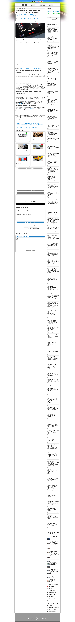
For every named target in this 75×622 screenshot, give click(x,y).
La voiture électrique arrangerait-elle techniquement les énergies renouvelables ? (53, 462)
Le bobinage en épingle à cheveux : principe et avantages (53, 159)
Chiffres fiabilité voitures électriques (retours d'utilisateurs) (53, 362)
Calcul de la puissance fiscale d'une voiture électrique (52, 85)
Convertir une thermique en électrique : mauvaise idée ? (53, 512)
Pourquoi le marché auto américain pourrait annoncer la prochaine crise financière (54, 543)
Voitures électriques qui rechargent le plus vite (52, 467)
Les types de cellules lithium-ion (52, 343)
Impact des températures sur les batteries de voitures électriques (53, 89)
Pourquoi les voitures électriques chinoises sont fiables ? (37, 151)
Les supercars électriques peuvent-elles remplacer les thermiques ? (53, 486)
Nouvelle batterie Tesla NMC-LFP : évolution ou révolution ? (52, 287)
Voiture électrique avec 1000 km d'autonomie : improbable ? (53, 328)
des (30, 203)
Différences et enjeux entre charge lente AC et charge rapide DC (53, 62)
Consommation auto (52, 592)
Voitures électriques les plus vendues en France (53, 533)
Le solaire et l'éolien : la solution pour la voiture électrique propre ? (52, 35)
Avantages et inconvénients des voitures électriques (53, 41)
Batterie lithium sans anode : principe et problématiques (21, 163)
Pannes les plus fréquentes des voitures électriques (53, 359)
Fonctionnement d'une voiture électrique (52, 134)
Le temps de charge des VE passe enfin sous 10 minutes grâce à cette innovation (53, 261)
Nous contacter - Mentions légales (38, 615)
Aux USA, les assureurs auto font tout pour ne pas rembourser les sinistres (54, 548)
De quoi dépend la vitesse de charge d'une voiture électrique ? (53, 448)
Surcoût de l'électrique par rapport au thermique (53, 442)
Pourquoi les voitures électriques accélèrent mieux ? (52, 509)
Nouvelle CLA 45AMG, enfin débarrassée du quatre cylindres (54, 566)
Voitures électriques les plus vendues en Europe (53, 527)
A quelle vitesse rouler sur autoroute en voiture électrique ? (53, 184)
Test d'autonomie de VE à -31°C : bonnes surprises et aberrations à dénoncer (53, 244)
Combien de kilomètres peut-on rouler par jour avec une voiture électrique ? (53, 482)
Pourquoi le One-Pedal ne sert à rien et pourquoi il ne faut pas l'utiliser (53, 219)
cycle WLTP (20, 103)
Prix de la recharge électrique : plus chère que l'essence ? (53, 38)
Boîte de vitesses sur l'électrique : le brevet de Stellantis (53, 303)
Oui (17, 238)
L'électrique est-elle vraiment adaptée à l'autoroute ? (52, 180)
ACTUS (51, 5)
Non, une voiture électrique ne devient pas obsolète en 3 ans (53, 228)
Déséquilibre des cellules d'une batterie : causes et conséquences (53, 254)
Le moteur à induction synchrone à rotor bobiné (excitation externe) (53, 117)
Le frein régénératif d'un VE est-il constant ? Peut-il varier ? (53, 215)
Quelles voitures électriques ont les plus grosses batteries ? (22, 139)
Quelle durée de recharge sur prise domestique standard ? (53, 479)
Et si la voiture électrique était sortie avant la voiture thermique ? (38, 163)
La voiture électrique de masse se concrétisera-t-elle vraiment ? (53, 422)
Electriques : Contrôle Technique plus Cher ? (52, 321)
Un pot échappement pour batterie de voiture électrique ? (53, 306)
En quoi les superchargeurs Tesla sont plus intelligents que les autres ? (53, 382)
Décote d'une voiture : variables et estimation (25, 128)
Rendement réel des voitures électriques (52, 79)
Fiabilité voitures (52, 594)
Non (17, 239)
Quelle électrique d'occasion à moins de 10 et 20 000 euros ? (53, 139)
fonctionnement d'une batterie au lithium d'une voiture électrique (30, 68)
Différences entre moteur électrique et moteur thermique (53, 177)
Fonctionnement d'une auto (54, 607)
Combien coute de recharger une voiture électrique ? (52, 470)
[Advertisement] (30, 50)
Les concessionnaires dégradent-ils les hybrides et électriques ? (53, 434)
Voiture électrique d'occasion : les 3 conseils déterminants (53, 374)
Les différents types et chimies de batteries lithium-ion (52, 162)
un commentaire (30, 190)
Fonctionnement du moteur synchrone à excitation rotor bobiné (53, 123)
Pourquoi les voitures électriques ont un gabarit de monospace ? (53, 524)
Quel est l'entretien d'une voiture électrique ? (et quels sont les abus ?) (53, 371)
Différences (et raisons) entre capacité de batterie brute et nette (53, 425)
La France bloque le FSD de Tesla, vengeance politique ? (54, 570)
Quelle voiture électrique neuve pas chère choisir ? (53, 136)
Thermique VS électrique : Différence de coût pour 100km (53, 367)
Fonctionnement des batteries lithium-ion (52, 174)
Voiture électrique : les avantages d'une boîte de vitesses (53, 418)
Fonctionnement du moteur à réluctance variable (53, 128)
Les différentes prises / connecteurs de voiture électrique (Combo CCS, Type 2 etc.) (52, 96)
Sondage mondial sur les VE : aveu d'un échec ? (53, 325)
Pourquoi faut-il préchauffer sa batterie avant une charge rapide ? (53, 402)
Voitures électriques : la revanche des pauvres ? (52, 357)
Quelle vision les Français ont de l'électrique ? (53, 465)
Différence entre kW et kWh (53, 83)
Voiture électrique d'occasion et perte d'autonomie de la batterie (29, 126)
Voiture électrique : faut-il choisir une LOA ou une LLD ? (53, 251)
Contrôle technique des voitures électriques (52, 323)
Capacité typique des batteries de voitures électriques (27, 15)
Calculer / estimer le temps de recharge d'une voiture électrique (29, 123)
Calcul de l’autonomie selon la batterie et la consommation (28, 18)
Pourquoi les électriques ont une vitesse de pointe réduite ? (53, 521)
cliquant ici (45, 619)
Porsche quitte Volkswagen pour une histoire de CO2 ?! (54, 539)
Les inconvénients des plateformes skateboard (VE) (53, 235)
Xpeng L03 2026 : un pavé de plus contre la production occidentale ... (54, 578)
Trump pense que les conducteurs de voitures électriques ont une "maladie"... (54, 557)
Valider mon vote (30, 250)
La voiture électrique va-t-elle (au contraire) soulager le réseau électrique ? (53, 331)
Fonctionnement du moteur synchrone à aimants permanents (53, 131)
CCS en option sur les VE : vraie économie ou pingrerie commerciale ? (53, 222)
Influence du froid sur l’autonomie (23, 19)
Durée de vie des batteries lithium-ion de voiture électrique (53, 92)
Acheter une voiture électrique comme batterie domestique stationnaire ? (53, 231)
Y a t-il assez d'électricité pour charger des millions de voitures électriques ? (53, 452)
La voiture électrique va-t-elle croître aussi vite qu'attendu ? (53, 493)
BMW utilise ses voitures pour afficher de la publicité (54, 561)
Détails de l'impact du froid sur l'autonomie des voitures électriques (53, 73)
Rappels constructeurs (53, 600)
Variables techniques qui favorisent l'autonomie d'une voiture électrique (30, 124)
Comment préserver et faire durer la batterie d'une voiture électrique (53, 103)
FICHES (33, 5)
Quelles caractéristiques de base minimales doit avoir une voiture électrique (53, 59)
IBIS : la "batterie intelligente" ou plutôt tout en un (53, 279)
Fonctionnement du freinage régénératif (52, 156)
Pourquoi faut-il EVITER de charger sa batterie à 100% (53, 365)
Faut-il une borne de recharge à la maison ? (52, 77)
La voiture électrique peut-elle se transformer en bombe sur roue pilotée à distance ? (53, 317)
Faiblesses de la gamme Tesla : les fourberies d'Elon (53, 506)
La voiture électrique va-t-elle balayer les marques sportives (53, 293)
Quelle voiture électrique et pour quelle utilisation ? (53, 203)
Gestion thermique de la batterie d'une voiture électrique (52, 345)
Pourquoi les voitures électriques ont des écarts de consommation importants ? (53, 70)
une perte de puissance (32, 108)
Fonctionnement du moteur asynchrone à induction (53, 126)
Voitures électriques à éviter (53, 141)
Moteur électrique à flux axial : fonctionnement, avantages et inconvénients (53, 299)
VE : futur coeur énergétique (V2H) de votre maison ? (53, 335)
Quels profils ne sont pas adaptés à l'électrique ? (53, 352)
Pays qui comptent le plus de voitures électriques (53, 290)
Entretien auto (51, 605)
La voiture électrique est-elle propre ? (53, 515)
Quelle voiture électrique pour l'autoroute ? (53, 187)
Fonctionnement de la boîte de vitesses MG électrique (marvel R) (53, 399)
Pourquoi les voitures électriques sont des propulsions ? (52, 498)
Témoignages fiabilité (53, 596)
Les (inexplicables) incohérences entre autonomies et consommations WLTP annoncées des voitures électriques (52, 394)
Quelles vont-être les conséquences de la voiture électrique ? (53, 489)
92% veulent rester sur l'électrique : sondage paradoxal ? (52, 310)
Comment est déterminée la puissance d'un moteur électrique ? (53, 296)
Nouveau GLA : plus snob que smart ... (54, 564)
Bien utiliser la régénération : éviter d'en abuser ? (53, 154)
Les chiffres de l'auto (53, 611)
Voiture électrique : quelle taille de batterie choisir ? (53, 81)
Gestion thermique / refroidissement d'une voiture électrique (52, 144)
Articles (17, 8)
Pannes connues (52, 598)
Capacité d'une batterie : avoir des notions (25, 14)
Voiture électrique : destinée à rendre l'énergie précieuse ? (53, 411)
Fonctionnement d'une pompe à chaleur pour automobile (52, 150)
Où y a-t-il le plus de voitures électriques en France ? (52, 247)
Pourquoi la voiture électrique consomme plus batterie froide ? (53, 196)
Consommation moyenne (21, 17)
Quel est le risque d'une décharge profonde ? (52, 428)
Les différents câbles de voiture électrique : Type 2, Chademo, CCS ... (53, 100)
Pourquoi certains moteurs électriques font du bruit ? (53, 380)
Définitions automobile (53, 609)
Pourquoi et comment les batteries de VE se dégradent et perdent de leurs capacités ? (53, 169)
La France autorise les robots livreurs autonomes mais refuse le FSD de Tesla (54, 553)
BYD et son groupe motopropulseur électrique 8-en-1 (53, 241)
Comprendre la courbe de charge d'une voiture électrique (53, 445)
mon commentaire (30, 222)
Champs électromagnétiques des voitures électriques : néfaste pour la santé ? (52, 269)
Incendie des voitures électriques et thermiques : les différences (53, 190)
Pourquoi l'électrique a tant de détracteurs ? (53, 502)
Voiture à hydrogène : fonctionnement (52, 172)
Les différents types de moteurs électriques (52, 120)
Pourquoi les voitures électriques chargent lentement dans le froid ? (22, 151)
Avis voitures (51, 586)
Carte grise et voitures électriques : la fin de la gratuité (52, 258)
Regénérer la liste (30, 168)
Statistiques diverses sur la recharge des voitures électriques (53, 264)
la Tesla (19, 75)
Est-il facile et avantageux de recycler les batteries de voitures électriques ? (53, 200)
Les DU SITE (30, 192)
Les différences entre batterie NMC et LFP (52, 438)
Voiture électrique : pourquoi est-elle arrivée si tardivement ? (53, 389)
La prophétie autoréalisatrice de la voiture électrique (52, 313)
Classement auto (52, 590)
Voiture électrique (22, 8)
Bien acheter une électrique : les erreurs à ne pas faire (53, 50)
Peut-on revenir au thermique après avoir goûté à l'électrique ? (52, 29)
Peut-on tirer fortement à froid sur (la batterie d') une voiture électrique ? (53, 276)
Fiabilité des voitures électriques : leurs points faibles (53, 517)
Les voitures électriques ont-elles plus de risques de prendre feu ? (53, 193)
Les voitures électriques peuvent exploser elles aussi (53, 238)
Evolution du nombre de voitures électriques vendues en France (52, 530)
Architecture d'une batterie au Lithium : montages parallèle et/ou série (53, 431)
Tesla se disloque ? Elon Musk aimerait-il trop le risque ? (54, 573)
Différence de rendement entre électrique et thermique (53, 476)
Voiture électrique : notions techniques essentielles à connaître (29, 121)
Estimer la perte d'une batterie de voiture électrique (27, 127)
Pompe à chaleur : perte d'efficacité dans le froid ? (53, 354)
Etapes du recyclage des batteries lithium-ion (52, 406)
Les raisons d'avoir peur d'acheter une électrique (52, 455)
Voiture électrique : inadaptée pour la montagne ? (52, 415)
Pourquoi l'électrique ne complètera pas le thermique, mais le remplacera (52, 283)
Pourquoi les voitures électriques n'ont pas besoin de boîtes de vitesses (53, 408)
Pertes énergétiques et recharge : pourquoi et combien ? (52, 65)
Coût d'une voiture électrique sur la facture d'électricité (52, 457)
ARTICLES (42, 5)
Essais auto (51, 588)
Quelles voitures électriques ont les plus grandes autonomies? (53, 47)
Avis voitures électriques (53, 24)
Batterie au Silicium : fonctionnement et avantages (52, 339)
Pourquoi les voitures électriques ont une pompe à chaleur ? (53, 147)
